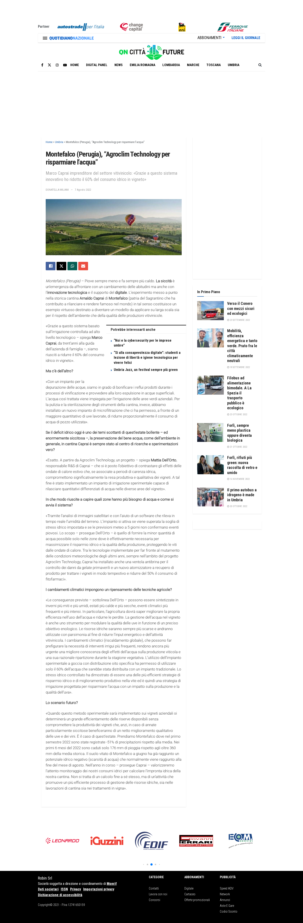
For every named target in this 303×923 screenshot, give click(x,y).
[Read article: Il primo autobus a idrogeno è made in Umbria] (210, 497)
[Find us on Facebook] (42, 65)
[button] (143, 864)
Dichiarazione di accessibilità (60, 895)
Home (74, 65)
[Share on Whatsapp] (72, 266)
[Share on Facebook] (50, 266)
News (118, 65)
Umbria (233, 65)
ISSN (64, 889)
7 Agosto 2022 (83, 189)
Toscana (214, 65)
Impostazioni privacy (98, 889)
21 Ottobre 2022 (238, 446)
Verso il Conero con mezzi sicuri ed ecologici (240, 308)
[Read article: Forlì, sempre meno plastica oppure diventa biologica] (210, 432)
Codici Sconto (228, 911)
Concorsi (154, 900)
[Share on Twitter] (61, 266)
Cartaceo (189, 894)
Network (225, 894)
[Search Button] (260, 65)
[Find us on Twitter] (49, 65)
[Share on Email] (83, 266)
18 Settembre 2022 (239, 367)
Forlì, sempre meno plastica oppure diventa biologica (239, 433)
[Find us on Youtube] (65, 65)
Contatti (154, 888)
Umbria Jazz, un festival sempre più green (146, 370)
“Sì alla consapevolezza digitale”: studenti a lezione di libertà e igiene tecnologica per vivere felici (147, 358)
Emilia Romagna (142, 65)
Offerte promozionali (197, 900)
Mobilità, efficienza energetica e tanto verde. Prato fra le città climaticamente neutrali (242, 345)
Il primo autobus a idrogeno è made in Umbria (242, 495)
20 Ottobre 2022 (238, 506)
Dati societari (48, 889)
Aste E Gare (227, 905)
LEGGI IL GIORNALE (246, 38)
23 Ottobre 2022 (238, 414)
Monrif (112, 884)
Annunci (225, 900)
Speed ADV (227, 888)
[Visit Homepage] (151, 50)
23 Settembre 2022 (239, 320)
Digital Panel (96, 65)
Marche (193, 65)
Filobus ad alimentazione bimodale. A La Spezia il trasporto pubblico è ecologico (239, 393)
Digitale (188, 888)
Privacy (75, 889)
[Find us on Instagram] (57, 65)
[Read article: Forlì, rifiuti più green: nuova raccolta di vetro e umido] (210, 464)
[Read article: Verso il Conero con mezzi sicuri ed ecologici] (210, 310)
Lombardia (171, 65)
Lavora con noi (158, 894)
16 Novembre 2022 (239, 479)
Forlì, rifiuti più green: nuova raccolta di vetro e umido (242, 465)
